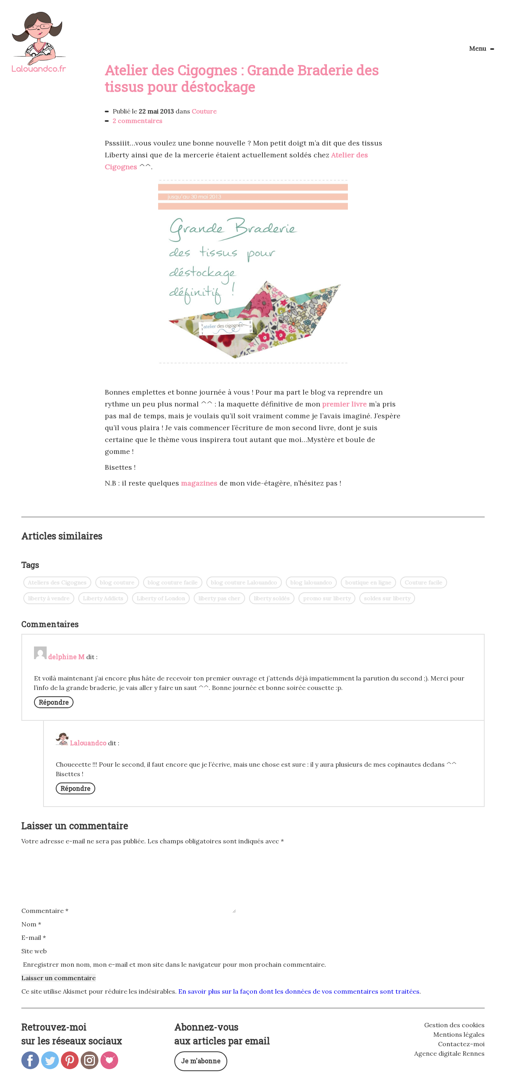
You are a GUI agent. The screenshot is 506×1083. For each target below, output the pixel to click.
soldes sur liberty (387, 598)
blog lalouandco (311, 582)
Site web (34, 951)
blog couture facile (173, 582)
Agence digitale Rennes (449, 1053)
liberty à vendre (49, 598)
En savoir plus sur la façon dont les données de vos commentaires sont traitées (298, 991)
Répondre (54, 702)
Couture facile (423, 582)
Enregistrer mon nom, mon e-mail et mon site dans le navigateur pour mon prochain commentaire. (174, 964)
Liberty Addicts (103, 598)
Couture (204, 111)
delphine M (66, 656)
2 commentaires (137, 121)
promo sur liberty (327, 598)
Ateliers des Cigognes (57, 582)
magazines (199, 483)
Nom (31, 924)
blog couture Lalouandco (244, 582)
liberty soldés (272, 598)
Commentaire (44, 911)
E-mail (33, 937)
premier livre (344, 403)
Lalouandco (39, 46)
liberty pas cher (219, 598)
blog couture (117, 582)
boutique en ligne (368, 582)
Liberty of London (161, 598)
